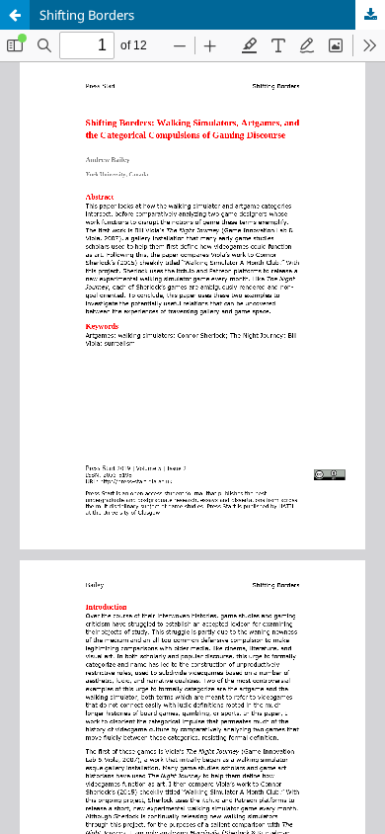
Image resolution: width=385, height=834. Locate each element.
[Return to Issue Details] (15, 15)
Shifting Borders (86, 15)
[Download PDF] (370, 15)
